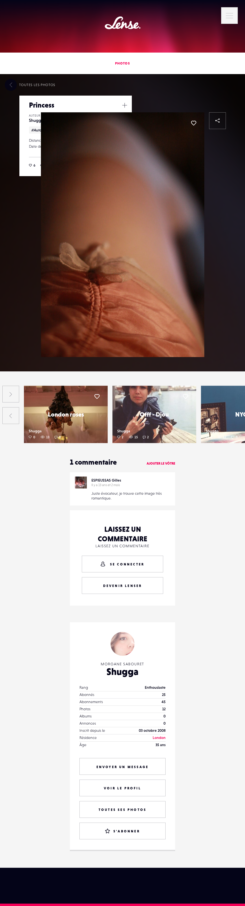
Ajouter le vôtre (161, 463)
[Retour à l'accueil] (122, 22)
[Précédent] (10, 415)
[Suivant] (10, 394)
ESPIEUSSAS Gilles (106, 480)
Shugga (36, 120)
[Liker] (193, 123)
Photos (122, 63)
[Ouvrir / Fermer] (124, 105)
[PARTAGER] (217, 120)
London (159, 737)
